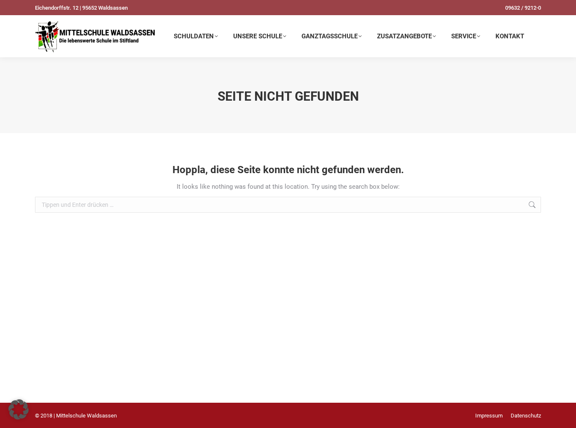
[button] (18, 409)
